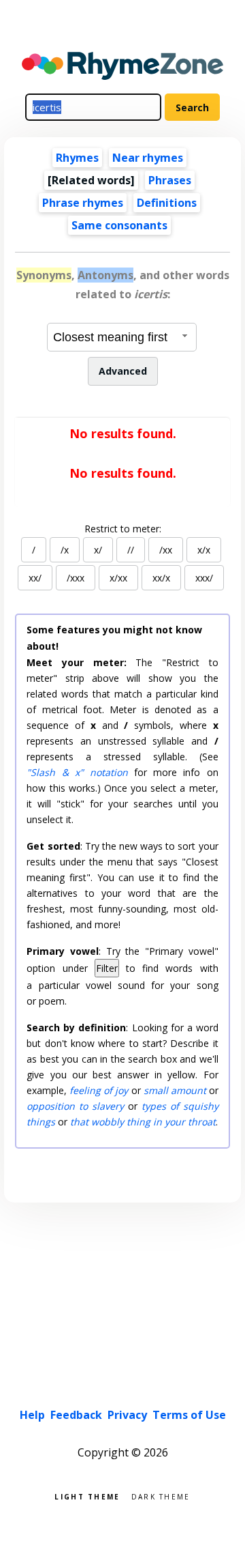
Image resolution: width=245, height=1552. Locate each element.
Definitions (167, 202)
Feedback (76, 1414)
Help (32, 1414)
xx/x (161, 577)
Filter (107, 968)
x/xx (118, 577)
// (130, 549)
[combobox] (122, 337)
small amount (175, 1090)
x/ (98, 549)
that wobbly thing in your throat (143, 1121)
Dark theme (161, 1495)
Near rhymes (147, 157)
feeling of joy (98, 1090)
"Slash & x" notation (77, 772)
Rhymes (77, 157)
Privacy (127, 1414)
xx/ (35, 577)
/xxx (75, 577)
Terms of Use (189, 1414)
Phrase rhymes (82, 202)
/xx (165, 549)
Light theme (87, 1495)
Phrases (169, 180)
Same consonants (119, 225)
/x (65, 549)
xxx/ (204, 577)
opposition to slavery (75, 1106)
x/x (203, 549)
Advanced (123, 370)
